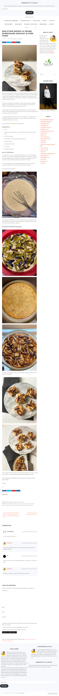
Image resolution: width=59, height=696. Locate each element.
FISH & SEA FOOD (45, 138)
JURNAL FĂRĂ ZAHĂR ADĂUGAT (48, 144)
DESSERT (16, 502)
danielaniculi (9, 542)
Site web (4, 616)
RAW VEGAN (43, 155)
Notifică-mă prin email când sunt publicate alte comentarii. (15, 627)
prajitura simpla (5, 505)
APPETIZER (43, 125)
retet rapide (14, 505)
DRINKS (42, 134)
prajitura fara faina (30, 503)
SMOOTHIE (43, 161)
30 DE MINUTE (44, 123)
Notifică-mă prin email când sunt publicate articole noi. (14, 629)
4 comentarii (19, 38)
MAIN (42, 151)
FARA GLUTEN (44, 136)
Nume (3, 607)
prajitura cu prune (22, 503)
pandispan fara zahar (13, 503)
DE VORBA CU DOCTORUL (46, 131)
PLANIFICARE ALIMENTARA (47, 153)
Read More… (52, 52)
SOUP (42, 163)
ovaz (7, 503)
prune (10, 505)
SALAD (42, 159)
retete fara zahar (21, 505)
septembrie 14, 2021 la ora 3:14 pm (29, 555)
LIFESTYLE (43, 147)
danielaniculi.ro (29, 17)
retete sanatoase (29, 505)
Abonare (29, 12)
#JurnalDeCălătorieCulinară (46, 119)
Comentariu (5, 590)
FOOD (19, 502)
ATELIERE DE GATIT (45, 127)
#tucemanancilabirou (45, 121)
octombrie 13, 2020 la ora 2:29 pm (29, 542)
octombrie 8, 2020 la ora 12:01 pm (29, 531)
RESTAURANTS (44, 157)
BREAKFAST (10, 502)
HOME (22, 502)
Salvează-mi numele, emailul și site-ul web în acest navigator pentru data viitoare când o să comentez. (19, 624)
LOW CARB (43, 149)
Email (3, 612)
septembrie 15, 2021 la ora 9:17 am (29, 568)
